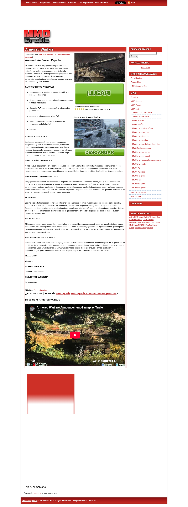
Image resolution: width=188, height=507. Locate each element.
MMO (158, 222)
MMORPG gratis (138, 176)
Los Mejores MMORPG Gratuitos (93, 2)
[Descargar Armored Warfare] (99, 156)
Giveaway (133, 222)
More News (145, 68)
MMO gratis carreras (140, 132)
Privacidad (26, 501)
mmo (34, 501)
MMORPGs (136, 180)
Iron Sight (145, 222)
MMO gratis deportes (140, 136)
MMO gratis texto (139, 164)
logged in (37, 493)
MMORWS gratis (139, 188)
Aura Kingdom (136, 78)
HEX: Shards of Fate (139, 86)
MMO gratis (43, 54)
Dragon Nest (136, 82)
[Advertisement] (111, 35)
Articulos (134, 97)
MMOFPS (136, 168)
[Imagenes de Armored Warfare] (99, 147)
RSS (133, 2)
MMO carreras (138, 120)
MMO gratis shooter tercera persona (93, 293)
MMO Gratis (31, 2)
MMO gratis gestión (140, 140)
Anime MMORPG (145, 217)
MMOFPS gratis (138, 172)
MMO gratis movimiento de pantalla (146, 144)
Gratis (139, 222)
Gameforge (150, 220)
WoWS (150, 228)
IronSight (152, 222)
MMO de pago (136, 101)
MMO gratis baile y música (142, 128)
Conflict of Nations (135, 220)
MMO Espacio (136, 105)
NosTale (149, 225)
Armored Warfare (40, 290)
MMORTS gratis (138, 184)
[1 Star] (75, 109)
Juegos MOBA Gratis (140, 116)
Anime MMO (133, 217)
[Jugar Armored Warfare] (99, 104)
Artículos (72, 2)
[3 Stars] (80, 109)
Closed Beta (155, 217)
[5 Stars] (84, 109)
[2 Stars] (78, 109)
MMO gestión (137, 124)
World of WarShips (141, 228)
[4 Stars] (82, 109)
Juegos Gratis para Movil (142, 112)
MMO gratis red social (141, 156)
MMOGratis (133, 225)
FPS (144, 220)
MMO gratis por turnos (141, 152)
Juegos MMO (45, 2)
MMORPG (142, 225)
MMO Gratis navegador (141, 148)
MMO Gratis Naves (138, 192)
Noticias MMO (59, 2)
